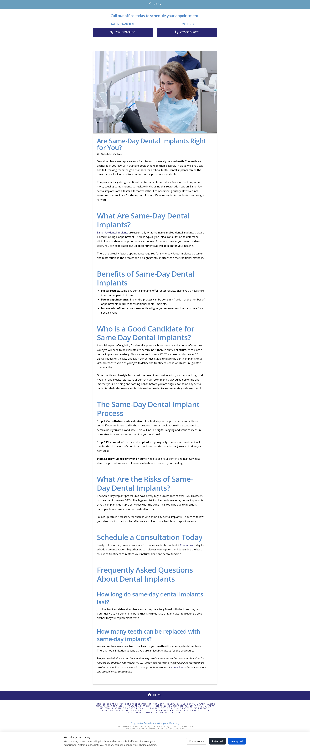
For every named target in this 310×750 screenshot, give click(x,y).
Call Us (181, 704)
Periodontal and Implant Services (120, 710)
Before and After (113, 704)
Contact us (186, 545)
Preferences (196, 741)
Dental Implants (204, 706)
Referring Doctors (199, 710)
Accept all (237, 741)
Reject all (217, 741)
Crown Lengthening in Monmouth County (168, 706)
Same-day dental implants (112, 232)
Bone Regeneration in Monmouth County (150, 704)
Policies (147, 710)
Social (159, 712)
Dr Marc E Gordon (125, 708)
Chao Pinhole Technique (111, 706)
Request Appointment (141, 712)
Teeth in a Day (173, 712)
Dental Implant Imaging (201, 704)
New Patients (184, 708)
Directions (106, 708)
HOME (157, 695)
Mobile (171, 708)
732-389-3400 (125, 32)
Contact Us (134, 706)
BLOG (157, 4)
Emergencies (157, 708)
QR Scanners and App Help (170, 710)
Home (98, 704)
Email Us (144, 708)
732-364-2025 (190, 32)
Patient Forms (202, 708)
